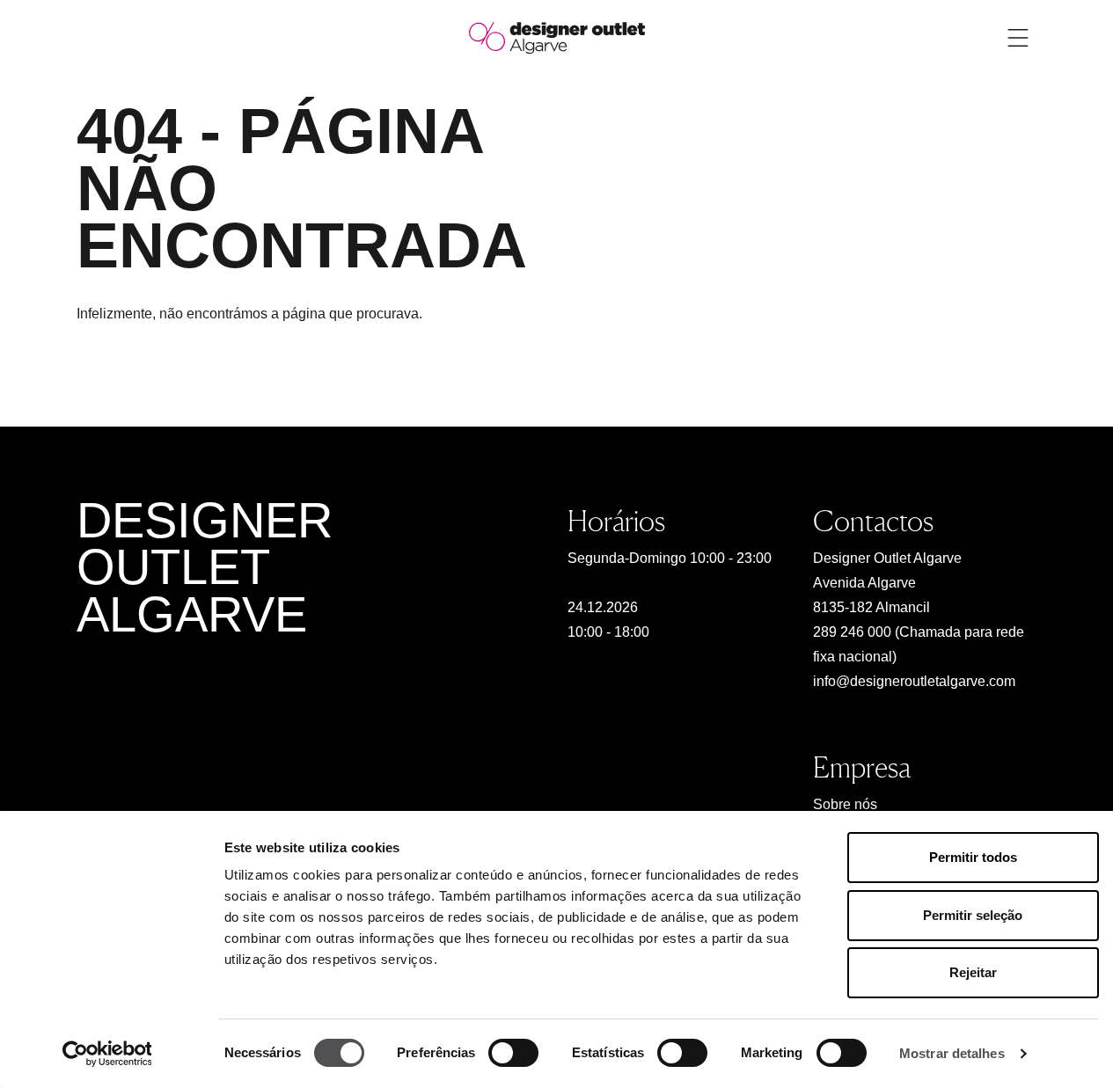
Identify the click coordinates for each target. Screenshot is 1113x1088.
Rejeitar (973, 972)
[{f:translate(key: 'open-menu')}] (1018, 38)
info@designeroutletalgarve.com (914, 681)
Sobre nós (845, 804)
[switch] (513, 1053)
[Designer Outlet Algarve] (557, 36)
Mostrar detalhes (952, 1053)
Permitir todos (973, 857)
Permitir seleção (972, 915)
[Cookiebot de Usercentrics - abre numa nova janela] (107, 1054)
